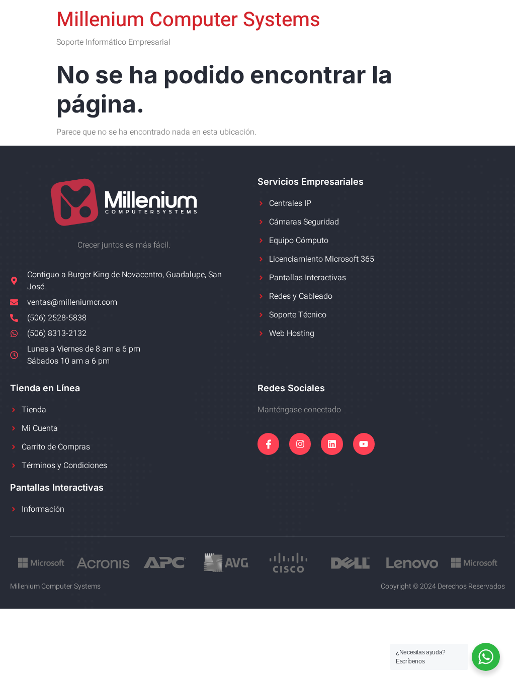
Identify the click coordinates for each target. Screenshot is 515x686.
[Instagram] (300, 443)
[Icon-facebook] (268, 443)
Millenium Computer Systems (188, 20)
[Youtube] (364, 443)
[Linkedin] (331, 443)
